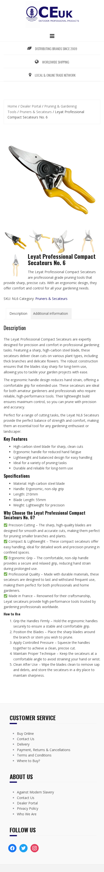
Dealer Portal (30, 106)
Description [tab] (18, 313)
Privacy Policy (27, 808)
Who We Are (27, 814)
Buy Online (25, 733)
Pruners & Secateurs (36, 111)
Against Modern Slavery (35, 792)
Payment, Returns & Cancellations (43, 749)
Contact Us (25, 739)
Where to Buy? (28, 760)
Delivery (23, 744)
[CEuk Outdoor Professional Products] (52, 14)
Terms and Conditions (34, 755)
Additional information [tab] (50, 313)
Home (12, 106)
